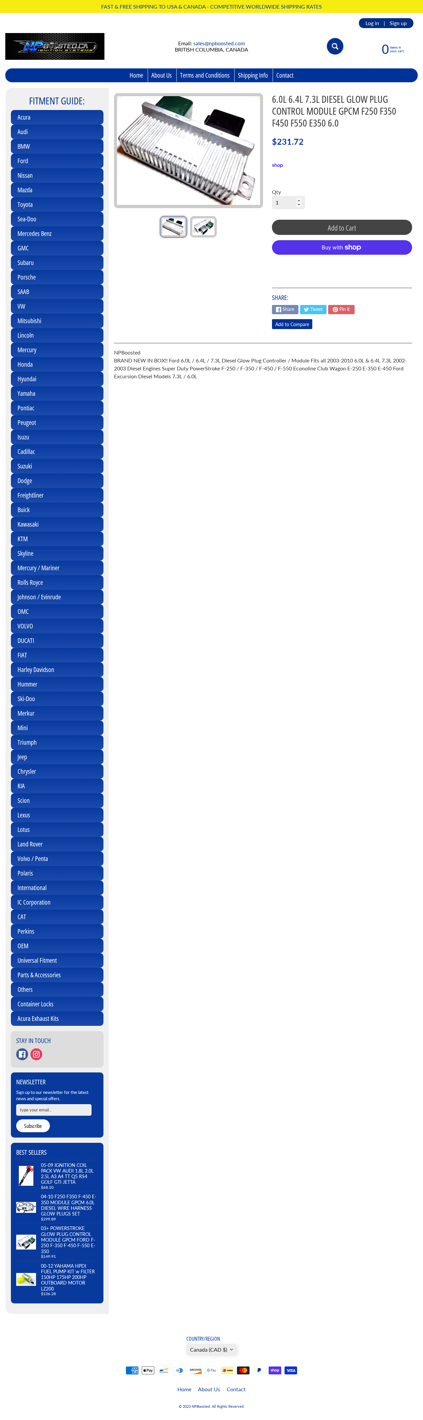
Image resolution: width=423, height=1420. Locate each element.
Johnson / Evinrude (39, 596)
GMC (23, 247)
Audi (23, 131)
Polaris (25, 873)
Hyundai (27, 378)
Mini (23, 727)
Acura (24, 117)
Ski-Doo (26, 698)
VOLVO (25, 625)
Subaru (26, 262)
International (32, 887)
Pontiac (26, 407)
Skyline (25, 553)
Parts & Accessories (39, 974)
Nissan (25, 175)
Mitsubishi (29, 320)
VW (21, 306)
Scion (24, 800)
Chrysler (27, 771)
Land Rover (30, 844)
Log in (372, 23)
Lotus (24, 829)
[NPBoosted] (54, 46)
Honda (25, 364)
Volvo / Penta (33, 858)
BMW (24, 146)
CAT (22, 916)
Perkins (26, 931)
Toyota (25, 204)
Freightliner (31, 495)
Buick (24, 509)
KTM (23, 538)
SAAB (23, 291)
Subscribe (33, 1126)
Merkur (26, 713)
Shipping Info (253, 75)
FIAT (22, 655)
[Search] (335, 46)
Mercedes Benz (35, 233)
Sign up (398, 23)
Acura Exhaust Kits (38, 1018)
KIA (21, 785)
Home (136, 75)
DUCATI (26, 640)
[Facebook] (22, 1054)
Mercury (27, 349)
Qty (276, 192)
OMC (23, 611)
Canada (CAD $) (208, 1349)
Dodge (25, 480)
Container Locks (36, 1003)
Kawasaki (28, 524)
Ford (23, 160)
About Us (161, 75)
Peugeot (27, 422)
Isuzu (23, 436)
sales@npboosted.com (219, 43)
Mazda (25, 189)
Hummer (27, 684)
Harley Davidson (36, 669)
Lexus (24, 814)
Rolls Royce (30, 582)
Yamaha (26, 393)
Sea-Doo (27, 218)
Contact (284, 75)
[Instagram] (36, 1054)
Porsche (27, 277)
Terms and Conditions (205, 75)
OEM (23, 945)
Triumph (27, 742)
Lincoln (26, 335)
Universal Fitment (37, 960)
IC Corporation (34, 902)
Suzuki (25, 466)
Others (25, 989)
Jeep (22, 756)
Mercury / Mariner (38, 567)
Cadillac (26, 451)
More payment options (342, 264)
